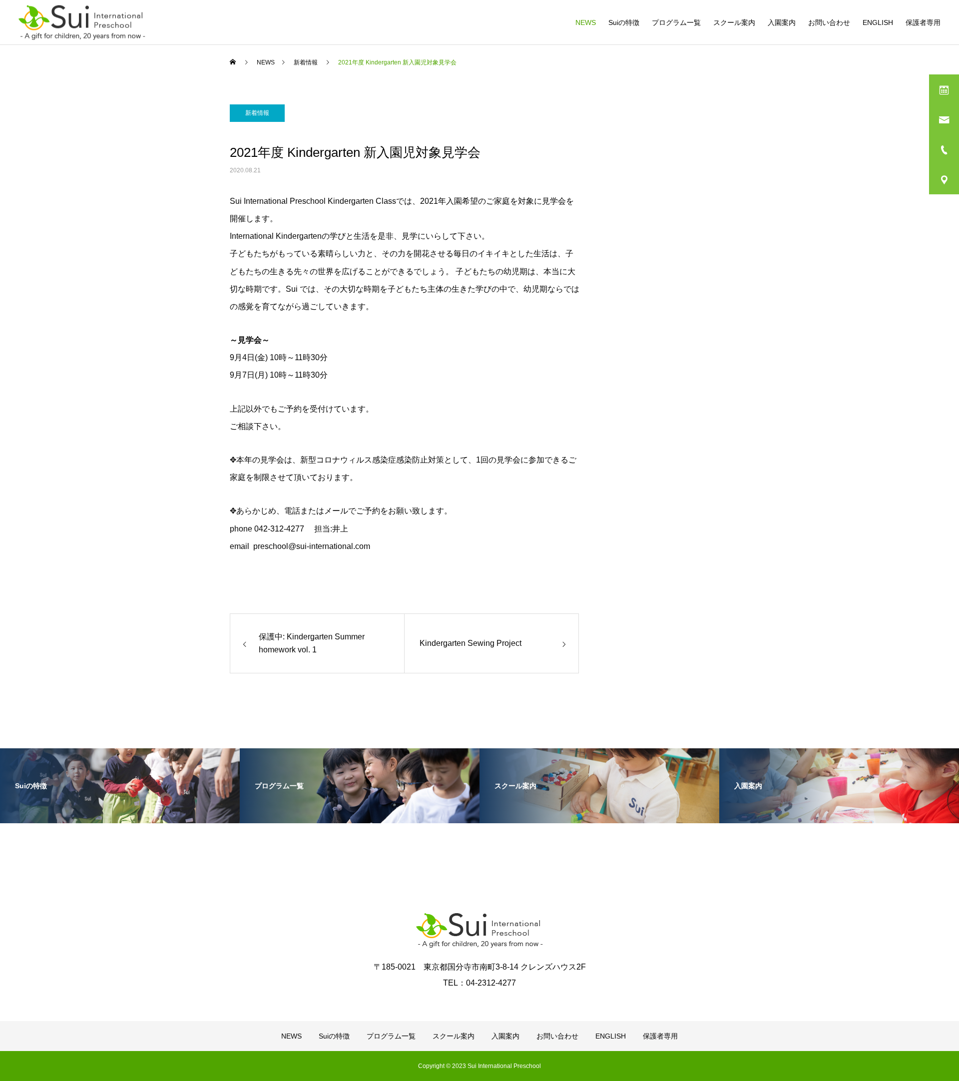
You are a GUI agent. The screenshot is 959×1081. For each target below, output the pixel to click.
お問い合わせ (829, 22)
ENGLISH (878, 22)
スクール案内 (734, 22)
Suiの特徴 (623, 22)
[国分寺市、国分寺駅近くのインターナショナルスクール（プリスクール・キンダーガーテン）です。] (81, 22)
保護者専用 (923, 22)
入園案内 (782, 22)
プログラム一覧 (676, 22)
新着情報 (257, 112)
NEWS (585, 22)
